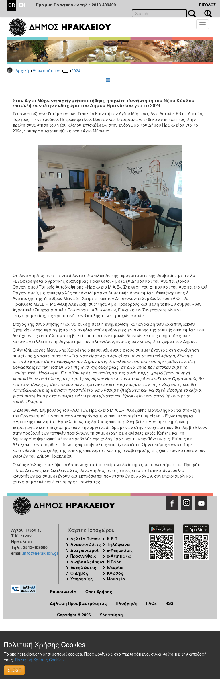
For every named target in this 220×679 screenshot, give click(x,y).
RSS (169, 603)
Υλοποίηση (111, 614)
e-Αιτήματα (119, 556)
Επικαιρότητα (46, 70)
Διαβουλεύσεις (87, 561)
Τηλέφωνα (118, 544)
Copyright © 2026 (74, 614)
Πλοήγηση (127, 603)
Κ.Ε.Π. (112, 538)
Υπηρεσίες (81, 579)
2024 (75, 70)
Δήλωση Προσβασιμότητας (78, 603)
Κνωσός (115, 573)
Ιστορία (115, 567)
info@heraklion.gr (40, 553)
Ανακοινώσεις (85, 544)
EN (22, 5)
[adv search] (206, 13)
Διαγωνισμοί (84, 550)
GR (11, 5)
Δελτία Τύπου (85, 538)
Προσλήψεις (83, 556)
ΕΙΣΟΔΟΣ (207, 4)
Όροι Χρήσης (98, 591)
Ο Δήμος (79, 573)
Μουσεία (116, 579)
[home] (63, 27)
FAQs (151, 603)
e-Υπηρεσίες (120, 550)
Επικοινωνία (63, 591)
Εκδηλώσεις (83, 567)
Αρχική (22, 70)
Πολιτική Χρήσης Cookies (39, 659)
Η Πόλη (114, 561)
